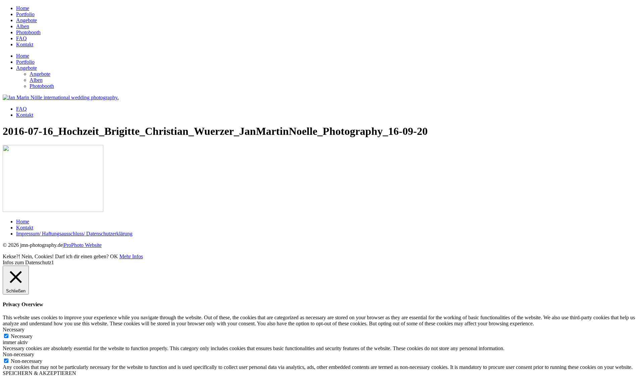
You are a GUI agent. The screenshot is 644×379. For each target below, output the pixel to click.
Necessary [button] (13, 329)
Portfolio (25, 14)
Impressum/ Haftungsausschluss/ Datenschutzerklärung (74, 233)
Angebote (26, 20)
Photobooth (28, 32)
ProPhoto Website (83, 245)
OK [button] (114, 256)
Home (22, 8)
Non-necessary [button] (18, 354)
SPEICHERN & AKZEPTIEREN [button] (39, 373)
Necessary (22, 336)
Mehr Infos (131, 256)
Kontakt (24, 44)
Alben (22, 26)
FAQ (21, 38)
